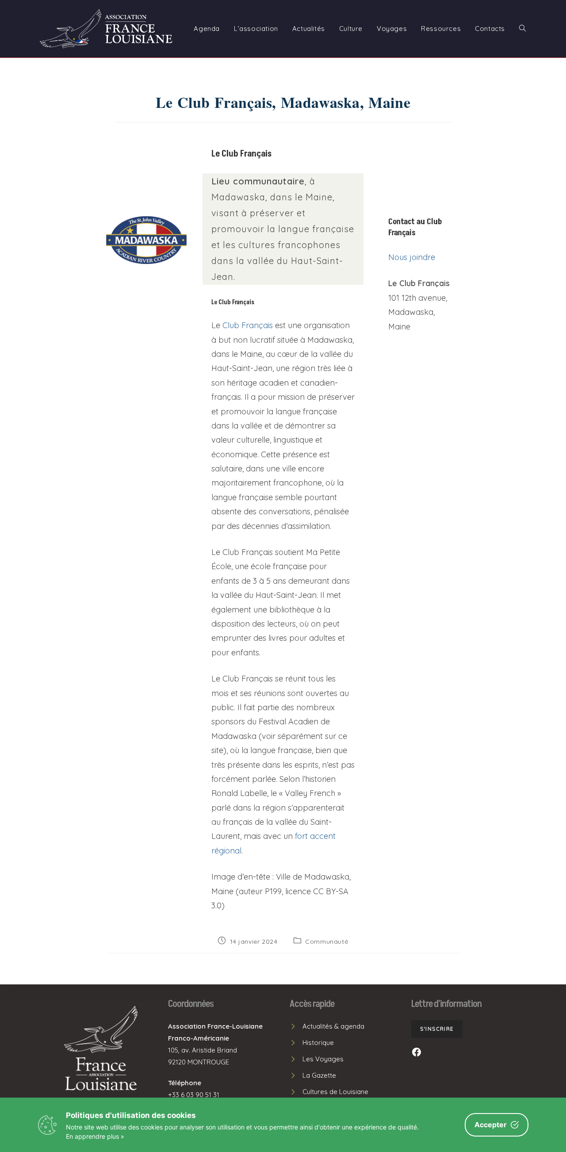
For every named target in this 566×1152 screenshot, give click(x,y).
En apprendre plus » (95, 1136)
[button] (437, 1029)
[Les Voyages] (317, 1059)
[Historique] (312, 1043)
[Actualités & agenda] (327, 1026)
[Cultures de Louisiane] (329, 1092)
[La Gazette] (313, 1075)
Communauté (326, 941)
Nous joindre (411, 257)
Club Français (247, 325)
